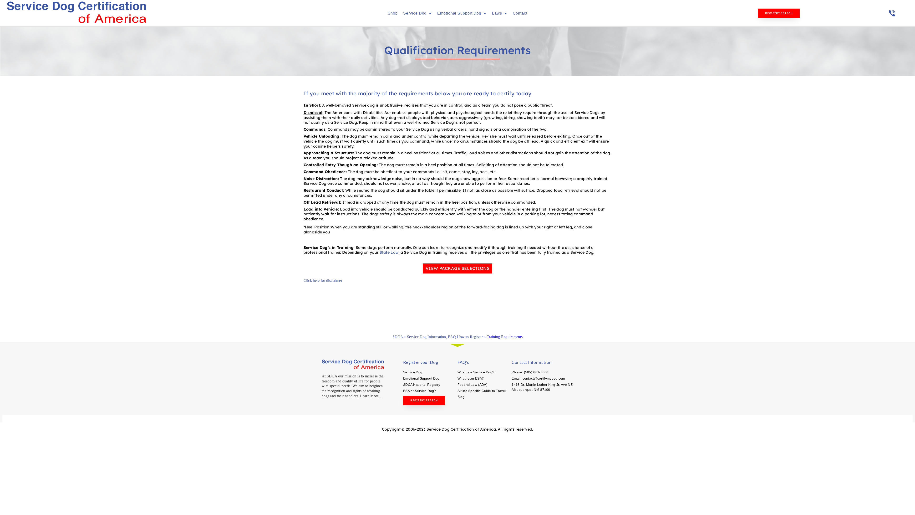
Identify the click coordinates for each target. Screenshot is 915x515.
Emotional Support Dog (459, 13)
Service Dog (415, 13)
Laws (497, 13)
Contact (520, 13)
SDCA (397, 337)
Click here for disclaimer (323, 280)
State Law (389, 252)
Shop (393, 13)
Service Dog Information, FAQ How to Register (445, 337)
